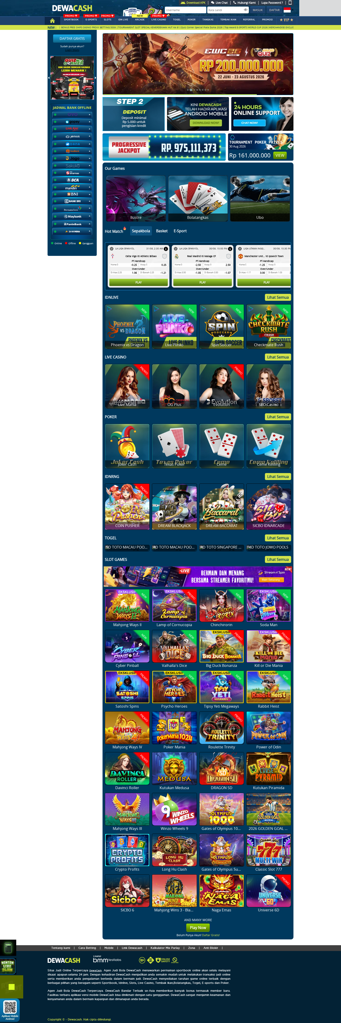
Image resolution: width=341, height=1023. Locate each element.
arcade (140, 18)
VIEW (280, 155)
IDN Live (123, 20)
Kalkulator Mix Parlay (165, 947)
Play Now (198, 927)
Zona (191, 947)
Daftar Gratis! (211, 935)
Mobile (108, 947)
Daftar (274, 10)
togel (177, 20)
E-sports (91, 18)
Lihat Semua (278, 297)
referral (249, 20)
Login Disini (72, 50)
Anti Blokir (210, 947)
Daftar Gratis (72, 38)
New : (52, 27)
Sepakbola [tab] (141, 230)
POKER (192, 20)
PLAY (138, 282)
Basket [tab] (162, 230)
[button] (288, 9)
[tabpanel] (199, 266)
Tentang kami (60, 947)
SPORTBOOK (71, 18)
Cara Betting (87, 947)
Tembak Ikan (228, 20)
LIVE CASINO (158, 18)
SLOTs (106, 18)
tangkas (208, 20)
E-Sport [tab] (180, 230)
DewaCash (95, 970)
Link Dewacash (132, 947)
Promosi (267, 20)
